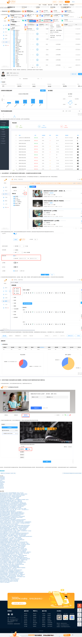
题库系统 (1, 485)
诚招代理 (25, 620)
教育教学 (49, 619)
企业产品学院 (49, 626)
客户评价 (25, 617)
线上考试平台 (2, 481)
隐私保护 (25, 622)
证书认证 (43, 622)
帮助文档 (34, 613)
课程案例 (25, 615)
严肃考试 (1, 483)
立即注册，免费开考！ (19, 603)
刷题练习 (43, 620)
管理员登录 (61, 1)
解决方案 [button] (50, 4)
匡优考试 (34, 624)
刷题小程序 (2, 488)
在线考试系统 (2, 470)
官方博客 (25, 626)
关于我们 (25, 619)
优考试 (1, 480)
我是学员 (54, 1)
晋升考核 (43, 626)
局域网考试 (65, 4)
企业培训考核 (49, 622)
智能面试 (43, 624)
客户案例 (56, 4)
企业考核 (49, 613)
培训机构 (49, 615)
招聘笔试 (43, 619)
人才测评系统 (2, 479)
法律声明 (25, 624)
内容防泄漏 (49, 620)
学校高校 (49, 617)
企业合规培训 (49, 624)
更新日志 (34, 620)
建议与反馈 (35, 622)
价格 (61, 4)
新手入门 (34, 619)
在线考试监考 (2, 482)
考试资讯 (25, 613)
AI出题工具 (2, 486)
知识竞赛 (43, 617)
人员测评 (43, 615)
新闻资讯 (34, 626)
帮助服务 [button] (72, 4)
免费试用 (67, 1)
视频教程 (34, 615)
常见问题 (34, 617)
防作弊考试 (2, 484)
